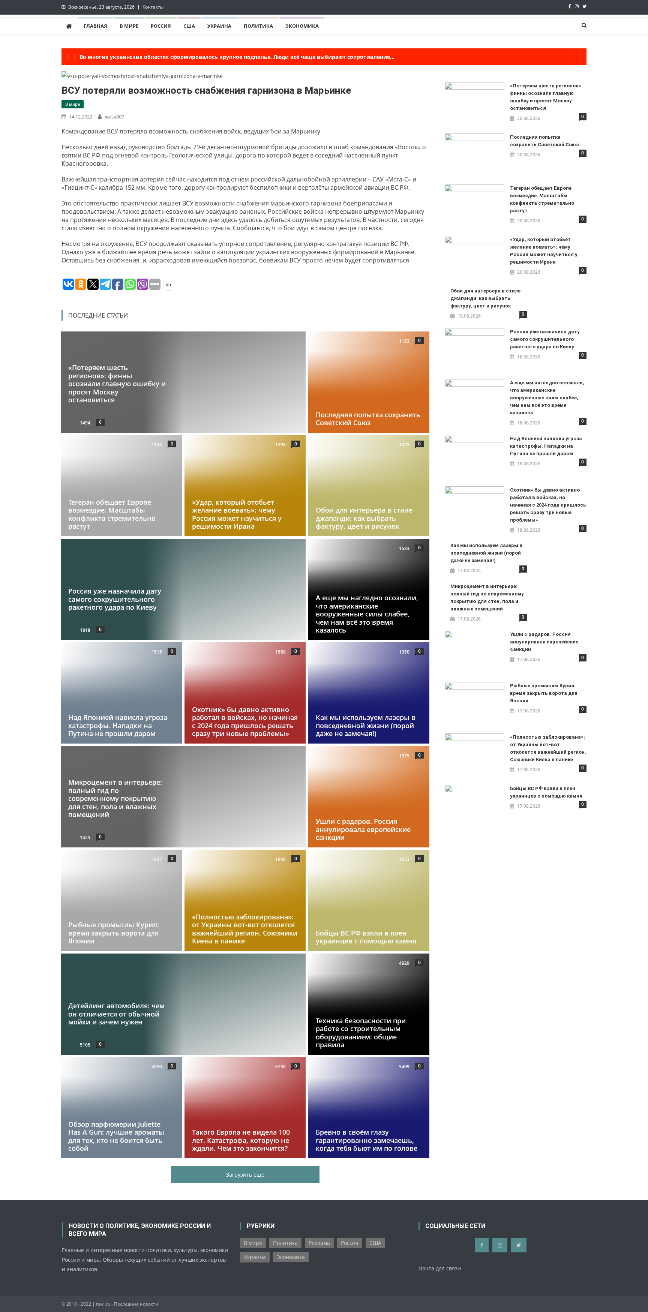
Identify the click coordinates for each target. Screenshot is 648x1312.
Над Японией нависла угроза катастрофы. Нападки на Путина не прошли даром (117, 725)
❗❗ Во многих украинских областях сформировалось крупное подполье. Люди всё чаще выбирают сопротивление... (229, 56)
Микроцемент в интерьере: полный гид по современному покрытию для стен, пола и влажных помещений (115, 798)
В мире (129, 25)
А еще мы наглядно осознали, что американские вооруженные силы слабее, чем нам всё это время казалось (367, 613)
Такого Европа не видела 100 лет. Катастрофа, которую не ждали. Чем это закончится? (241, 1140)
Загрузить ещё (245, 1174)
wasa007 (114, 116)
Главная (95, 25)
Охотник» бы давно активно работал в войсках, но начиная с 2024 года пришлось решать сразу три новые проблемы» (245, 721)
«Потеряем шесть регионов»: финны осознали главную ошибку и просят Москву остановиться (117, 383)
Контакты (153, 7)
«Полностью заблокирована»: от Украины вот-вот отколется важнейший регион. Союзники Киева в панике (244, 929)
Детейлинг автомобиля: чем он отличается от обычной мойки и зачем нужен (116, 1013)
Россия (161, 25)
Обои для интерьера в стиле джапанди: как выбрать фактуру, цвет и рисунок (364, 518)
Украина (219, 25)
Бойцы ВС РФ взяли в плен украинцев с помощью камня (366, 937)
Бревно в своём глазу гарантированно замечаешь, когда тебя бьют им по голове (366, 1140)
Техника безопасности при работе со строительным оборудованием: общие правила (361, 1032)
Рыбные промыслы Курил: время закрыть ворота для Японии (113, 933)
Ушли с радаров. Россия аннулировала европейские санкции (363, 829)
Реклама (319, 1242)
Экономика (302, 25)
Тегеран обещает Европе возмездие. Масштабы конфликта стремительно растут (112, 514)
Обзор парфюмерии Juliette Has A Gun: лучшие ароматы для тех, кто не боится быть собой (116, 1136)
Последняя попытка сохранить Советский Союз (368, 418)
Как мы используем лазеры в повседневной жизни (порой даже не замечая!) (366, 725)
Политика (258, 25)
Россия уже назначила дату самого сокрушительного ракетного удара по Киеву (114, 599)
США (189, 25)
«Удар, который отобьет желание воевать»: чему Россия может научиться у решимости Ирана (237, 514)
